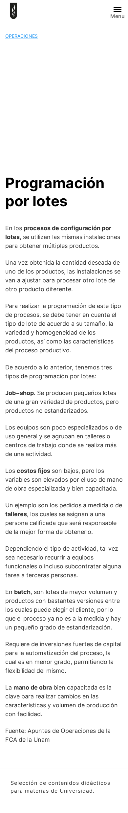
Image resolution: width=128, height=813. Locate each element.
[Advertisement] (64, 107)
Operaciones (21, 36)
